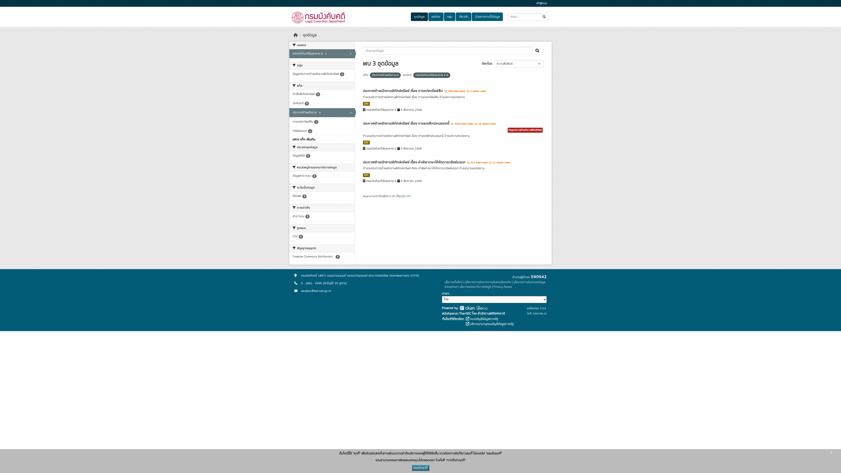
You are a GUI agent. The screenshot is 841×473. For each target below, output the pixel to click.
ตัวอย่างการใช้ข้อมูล (487, 17)
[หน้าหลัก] (295, 35)
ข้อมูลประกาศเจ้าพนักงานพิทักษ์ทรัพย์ (525, 130)
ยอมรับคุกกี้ (420, 468)
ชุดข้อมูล (419, 17)
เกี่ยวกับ (463, 17)
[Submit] (544, 17)
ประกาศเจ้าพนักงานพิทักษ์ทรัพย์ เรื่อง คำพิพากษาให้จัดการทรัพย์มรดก (414, 162)
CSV (366, 104)
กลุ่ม (449, 17)
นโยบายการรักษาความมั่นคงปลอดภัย (488, 282)
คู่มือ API (405, 196)
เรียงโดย (487, 64)
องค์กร (435, 17)
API (393, 196)
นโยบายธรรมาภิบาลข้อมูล (475, 287)
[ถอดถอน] (398, 75)
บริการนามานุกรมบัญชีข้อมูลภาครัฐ (491, 324)
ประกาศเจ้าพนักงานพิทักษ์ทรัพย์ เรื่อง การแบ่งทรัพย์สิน (403, 91)
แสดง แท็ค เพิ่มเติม (304, 139)
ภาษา (445, 293)
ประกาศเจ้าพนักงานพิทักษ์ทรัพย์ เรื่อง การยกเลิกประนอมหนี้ (406, 123)
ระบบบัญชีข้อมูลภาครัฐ (483, 319)
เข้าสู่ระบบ (541, 3)
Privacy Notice (502, 287)
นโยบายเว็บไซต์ (454, 282)
